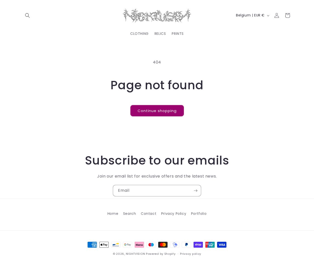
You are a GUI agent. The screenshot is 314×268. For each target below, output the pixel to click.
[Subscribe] (195, 190)
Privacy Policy (173, 213)
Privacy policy (190, 253)
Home (112, 213)
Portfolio (199, 213)
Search (129, 213)
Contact (148, 213)
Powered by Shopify (161, 254)
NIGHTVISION (135, 254)
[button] (27, 15)
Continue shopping (157, 110)
